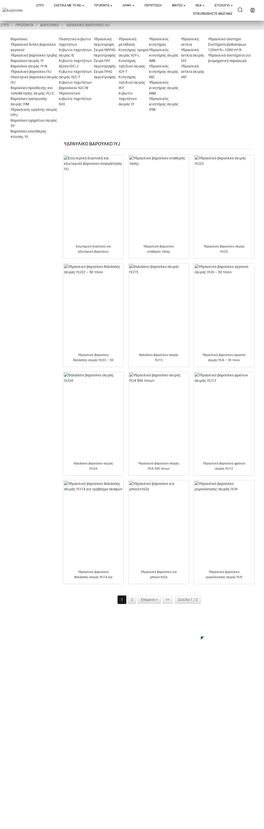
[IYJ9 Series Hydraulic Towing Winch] (224, 523)
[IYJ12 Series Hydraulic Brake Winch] (224, 415)
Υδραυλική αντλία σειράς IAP (192, 71)
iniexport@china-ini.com (192, 736)
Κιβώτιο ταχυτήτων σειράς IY (128, 98)
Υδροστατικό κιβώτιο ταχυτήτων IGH (75, 98)
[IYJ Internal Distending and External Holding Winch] (93, 198)
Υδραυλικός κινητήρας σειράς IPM (164, 104)
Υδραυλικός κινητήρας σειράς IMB (164, 55)
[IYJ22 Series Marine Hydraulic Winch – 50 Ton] (93, 306)
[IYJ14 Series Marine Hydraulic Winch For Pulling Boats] (93, 523)
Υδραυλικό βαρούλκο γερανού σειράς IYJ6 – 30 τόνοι (224, 357)
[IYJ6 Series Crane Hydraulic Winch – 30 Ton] (224, 306)
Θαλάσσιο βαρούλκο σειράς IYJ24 (93, 466)
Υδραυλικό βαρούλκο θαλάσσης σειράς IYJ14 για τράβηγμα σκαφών (93, 575)
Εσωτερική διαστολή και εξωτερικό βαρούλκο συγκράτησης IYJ (93, 249)
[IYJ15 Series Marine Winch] (158, 306)
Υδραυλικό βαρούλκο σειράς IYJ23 (224, 249)
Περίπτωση (153, 5)
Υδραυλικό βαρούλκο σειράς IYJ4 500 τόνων (158, 466)
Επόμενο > (149, 600)
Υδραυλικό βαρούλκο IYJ (87, 25)
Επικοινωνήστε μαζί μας (213, 14)
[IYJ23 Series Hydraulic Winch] (224, 198)
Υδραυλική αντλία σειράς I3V (192, 55)
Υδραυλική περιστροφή (90, 732)
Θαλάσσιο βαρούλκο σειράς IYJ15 (158, 357)
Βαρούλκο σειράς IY (27, 61)
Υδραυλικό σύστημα (224, 39)
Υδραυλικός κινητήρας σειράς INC (164, 71)
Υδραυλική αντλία (84, 755)
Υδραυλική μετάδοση (87, 740)
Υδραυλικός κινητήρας (89, 748)
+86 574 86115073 (185, 763)
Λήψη (126, 5)
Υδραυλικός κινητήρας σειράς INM (164, 87)
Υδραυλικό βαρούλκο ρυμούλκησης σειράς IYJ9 (224, 574)
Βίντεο (177, 5)
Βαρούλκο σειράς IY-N (29, 66)
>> (167, 600)
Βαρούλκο (49, 25)
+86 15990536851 (190, 774)
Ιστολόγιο (222, 5)
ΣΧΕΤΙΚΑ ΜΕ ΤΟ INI (67, 5)
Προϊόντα (102, 5)
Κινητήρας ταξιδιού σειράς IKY (132, 82)
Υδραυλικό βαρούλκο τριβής (34, 55)
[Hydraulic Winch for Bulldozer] (158, 523)
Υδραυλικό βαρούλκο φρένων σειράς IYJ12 (224, 466)
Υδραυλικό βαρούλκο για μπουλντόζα (159, 574)
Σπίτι (40, 5)
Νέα (198, 5)
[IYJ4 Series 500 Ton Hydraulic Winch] (158, 415)
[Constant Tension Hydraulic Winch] (158, 198)
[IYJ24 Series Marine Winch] (93, 415)
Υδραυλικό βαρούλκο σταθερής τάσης (158, 249)
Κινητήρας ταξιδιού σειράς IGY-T (132, 66)
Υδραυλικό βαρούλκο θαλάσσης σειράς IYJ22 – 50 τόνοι (93, 358)
